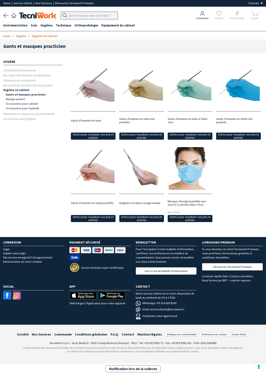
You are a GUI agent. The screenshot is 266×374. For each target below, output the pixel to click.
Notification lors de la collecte (133, 369)
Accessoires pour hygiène (19, 119)
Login (6, 249)
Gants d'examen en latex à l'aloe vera (187, 120)
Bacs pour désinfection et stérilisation (27, 75)
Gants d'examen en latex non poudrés (137, 120)
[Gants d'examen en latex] (93, 86)
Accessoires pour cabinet (22, 103)
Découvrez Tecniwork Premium (74, 3)
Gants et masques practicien (26, 94)
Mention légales (149, 334)
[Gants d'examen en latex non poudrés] (141, 86)
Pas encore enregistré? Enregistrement (27, 257)
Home (7, 3)
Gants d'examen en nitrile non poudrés (234, 120)
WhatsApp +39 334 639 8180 (159, 303)
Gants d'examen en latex (86, 120)
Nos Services (44, 3)
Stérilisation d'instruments (19, 70)
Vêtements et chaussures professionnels (29, 114)
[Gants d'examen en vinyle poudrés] (93, 168)
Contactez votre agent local (159, 316)
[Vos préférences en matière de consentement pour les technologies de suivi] (259, 367)
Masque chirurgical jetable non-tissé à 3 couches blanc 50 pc (187, 203)
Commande (63, 334)
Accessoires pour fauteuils (22, 108)
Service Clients (23, 3)
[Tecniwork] (13, 15)
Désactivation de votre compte (22, 261)
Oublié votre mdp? (14, 253)
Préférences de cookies (214, 334)
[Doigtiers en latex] (141, 168)
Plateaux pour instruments (19, 80)
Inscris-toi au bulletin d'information (166, 271)
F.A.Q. (115, 334)
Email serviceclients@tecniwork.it (163, 309)
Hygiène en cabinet (45, 36)
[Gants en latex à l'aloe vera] (190, 86)
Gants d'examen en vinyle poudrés (92, 203)
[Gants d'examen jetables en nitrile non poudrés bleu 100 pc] (238, 86)
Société (23, 334)
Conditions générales (91, 334)
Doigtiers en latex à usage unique (139, 203)
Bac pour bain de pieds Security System (28, 85)
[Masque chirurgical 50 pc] (190, 168)
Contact (128, 334)
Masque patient (15, 99)
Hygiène (21, 36)
